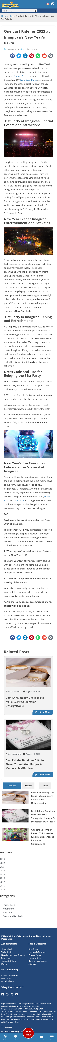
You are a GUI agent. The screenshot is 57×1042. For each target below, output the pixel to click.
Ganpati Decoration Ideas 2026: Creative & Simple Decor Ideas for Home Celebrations (42, 836)
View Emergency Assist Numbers (19, 1031)
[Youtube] (16, 994)
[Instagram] (7, 994)
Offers (15, 1040)
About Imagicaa (9, 943)
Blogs (11, 16)
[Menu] (52, 1036)
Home (4, 16)
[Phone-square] (52, 3)
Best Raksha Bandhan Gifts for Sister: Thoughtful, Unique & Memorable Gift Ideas (25, 764)
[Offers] (15, 1036)
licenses (8, 1027)
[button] (28, 1027)
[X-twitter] (12, 994)
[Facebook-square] (2, 994)
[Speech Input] (21, 10)
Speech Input (35, 11)
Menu (52, 1040)
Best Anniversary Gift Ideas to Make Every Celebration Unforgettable (25, 702)
